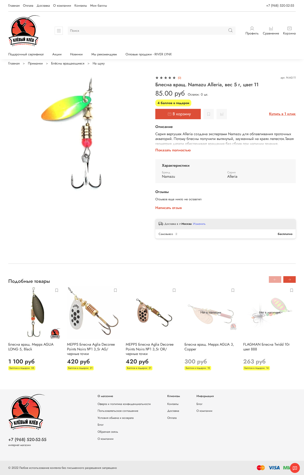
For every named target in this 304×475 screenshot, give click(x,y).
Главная (14, 5)
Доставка (43, 5)
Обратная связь (108, 432)
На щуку (99, 63)
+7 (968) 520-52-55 (280, 5)
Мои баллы (98, 5)
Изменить (199, 224)
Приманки (35, 63)
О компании (62, 5)
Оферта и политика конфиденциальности (124, 404)
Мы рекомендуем (104, 54)
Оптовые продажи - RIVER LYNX (149, 54)
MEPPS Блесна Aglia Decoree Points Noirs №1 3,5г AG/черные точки (91, 349)
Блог (101, 425)
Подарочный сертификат (26, 54)
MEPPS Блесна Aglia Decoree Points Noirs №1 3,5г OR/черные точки (150, 349)
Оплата (28, 5)
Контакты (80, 5)
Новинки (76, 54)
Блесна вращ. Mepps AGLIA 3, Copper (209, 347)
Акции (57, 54)
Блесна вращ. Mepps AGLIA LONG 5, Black (31, 347)
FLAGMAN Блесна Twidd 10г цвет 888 (266, 347)
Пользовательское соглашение (118, 411)
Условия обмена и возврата (116, 418)
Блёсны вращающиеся (67, 63)
